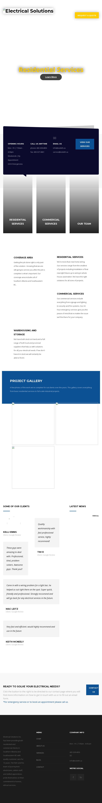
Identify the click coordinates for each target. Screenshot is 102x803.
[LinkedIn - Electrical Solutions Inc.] (80, 777)
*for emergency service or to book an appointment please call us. (35, 701)
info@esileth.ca (59, 148)
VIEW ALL (95, 516)
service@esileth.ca (60, 152)
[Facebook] (93, 4)
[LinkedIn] (97, 4)
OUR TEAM (84, 223)
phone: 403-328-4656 (38, 148)
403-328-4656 (80, 4)
